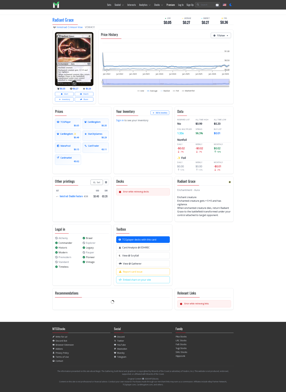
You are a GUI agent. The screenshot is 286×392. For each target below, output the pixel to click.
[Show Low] (140, 90)
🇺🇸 (224, 5)
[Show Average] (152, 90)
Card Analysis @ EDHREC (136, 247)
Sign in (120, 120)
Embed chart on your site (137, 279)
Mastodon (122, 348)
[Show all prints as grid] (106, 182)
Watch (85, 94)
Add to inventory (161, 112)
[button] (207, 4)
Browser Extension (65, 344)
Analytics (143, 5)
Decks (157, 5)
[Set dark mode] (231, 4)
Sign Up (189, 5)
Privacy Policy (62, 352)
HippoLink (180, 356)
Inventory (66, 99)
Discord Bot (61, 340)
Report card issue (132, 271)
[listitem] (56, 4)
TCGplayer (221, 35)
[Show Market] (165, 90)
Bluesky (121, 352)
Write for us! (61, 336)
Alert (66, 94)
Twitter (120, 340)
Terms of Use (62, 356)
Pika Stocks (181, 336)
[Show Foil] (176, 90)
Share (85, 99)
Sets (109, 5)
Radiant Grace (63, 20)
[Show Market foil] (188, 90)
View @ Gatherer (132, 263)
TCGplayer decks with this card (139, 239)
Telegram (121, 356)
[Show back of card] (74, 83)
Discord (121, 336)
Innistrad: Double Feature (71, 196)
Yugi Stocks (181, 348)
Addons (59, 348)
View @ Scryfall (130, 255)
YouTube (121, 344)
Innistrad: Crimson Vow (69, 27)
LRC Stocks (181, 340)
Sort (98, 182)
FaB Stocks (181, 344)
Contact (59, 360)
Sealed (118, 5)
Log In (181, 5)
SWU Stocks (181, 352)
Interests (131, 5)
